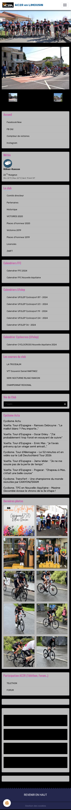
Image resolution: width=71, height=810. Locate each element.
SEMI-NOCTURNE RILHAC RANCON (23, 378)
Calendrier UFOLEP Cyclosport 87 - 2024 (27, 297)
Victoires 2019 (14, 230)
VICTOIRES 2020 (15, 216)
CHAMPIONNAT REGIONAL (19, 385)
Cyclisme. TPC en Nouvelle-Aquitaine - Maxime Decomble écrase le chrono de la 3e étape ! (31, 489)
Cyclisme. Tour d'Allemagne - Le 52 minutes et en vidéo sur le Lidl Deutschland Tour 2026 (33, 454)
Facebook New (14, 122)
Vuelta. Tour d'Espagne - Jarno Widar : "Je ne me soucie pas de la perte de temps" (32, 463)
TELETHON (12, 683)
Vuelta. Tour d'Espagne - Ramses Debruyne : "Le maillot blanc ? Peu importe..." (32, 427)
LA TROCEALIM (14, 364)
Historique (12, 209)
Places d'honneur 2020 (18, 223)
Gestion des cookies (35, 806)
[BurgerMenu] (65, 5)
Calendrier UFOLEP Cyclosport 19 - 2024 (27, 311)
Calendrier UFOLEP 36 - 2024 (21, 325)
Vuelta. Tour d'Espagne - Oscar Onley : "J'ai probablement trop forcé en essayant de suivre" (33, 436)
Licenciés (11, 244)
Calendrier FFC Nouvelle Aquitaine (24, 277)
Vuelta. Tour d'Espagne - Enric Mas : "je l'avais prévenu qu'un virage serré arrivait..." (31, 445)
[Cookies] (7, 803)
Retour (35, 97)
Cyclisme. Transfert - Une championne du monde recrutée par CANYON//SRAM (33, 480)
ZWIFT (10, 251)
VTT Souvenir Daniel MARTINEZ (22, 371)
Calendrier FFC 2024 (17, 271)
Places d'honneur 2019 (18, 237)
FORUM (10, 690)
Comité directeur (15, 195)
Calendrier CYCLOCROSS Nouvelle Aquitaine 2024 (32, 344)
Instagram (12, 143)
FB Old (10, 129)
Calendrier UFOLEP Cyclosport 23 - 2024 (27, 304)
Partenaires (12, 202)
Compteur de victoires (18, 136)
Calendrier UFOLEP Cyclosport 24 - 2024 (27, 318)
